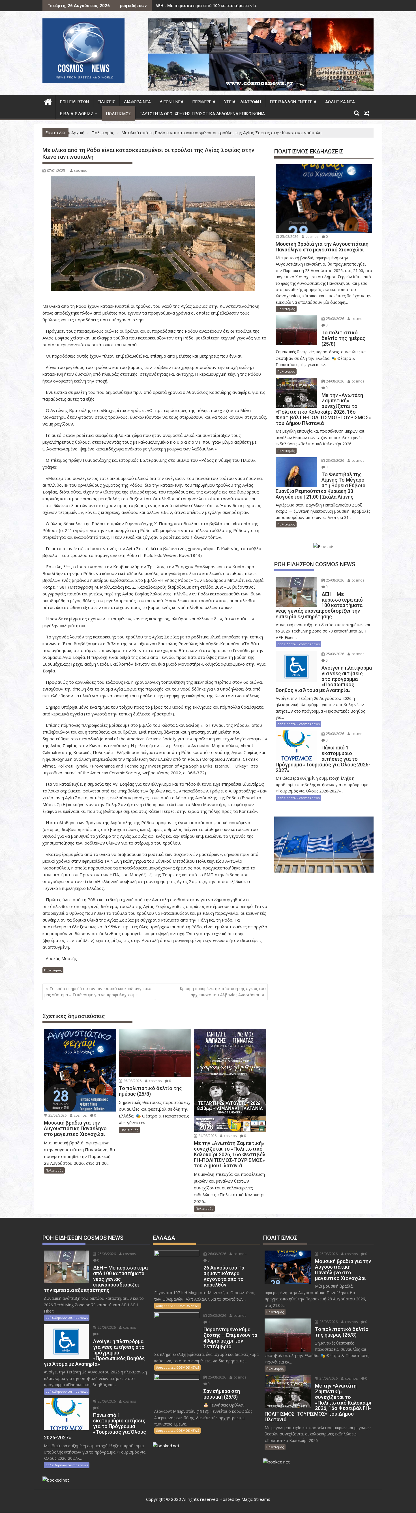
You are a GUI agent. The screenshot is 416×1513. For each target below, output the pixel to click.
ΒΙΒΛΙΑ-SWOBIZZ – (78, 113)
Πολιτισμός (118, 113)
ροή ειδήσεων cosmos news (298, 644)
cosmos (80, 170)
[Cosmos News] (47, 101)
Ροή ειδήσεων (74, 101)
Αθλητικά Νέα (340, 101)
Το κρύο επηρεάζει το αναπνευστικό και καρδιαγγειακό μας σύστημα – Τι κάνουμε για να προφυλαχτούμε (97, 991)
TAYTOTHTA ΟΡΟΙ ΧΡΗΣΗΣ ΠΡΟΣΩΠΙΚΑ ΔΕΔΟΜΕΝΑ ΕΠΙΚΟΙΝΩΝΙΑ (202, 113)
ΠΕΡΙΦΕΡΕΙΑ (203, 101)
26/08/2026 (216, 1253)
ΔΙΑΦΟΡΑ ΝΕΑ (137, 101)
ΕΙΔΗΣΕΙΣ (106, 101)
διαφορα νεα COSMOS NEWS (177, 1305)
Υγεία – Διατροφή (242, 101)
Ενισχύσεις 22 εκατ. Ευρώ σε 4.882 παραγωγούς (203, 5)
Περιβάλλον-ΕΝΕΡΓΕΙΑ (293, 101)
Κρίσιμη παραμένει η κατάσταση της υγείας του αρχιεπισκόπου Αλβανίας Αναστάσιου (223, 991)
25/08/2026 (57, 1115)
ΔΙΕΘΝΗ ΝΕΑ (171, 101)
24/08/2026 (207, 1135)
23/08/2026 (334, 460)
